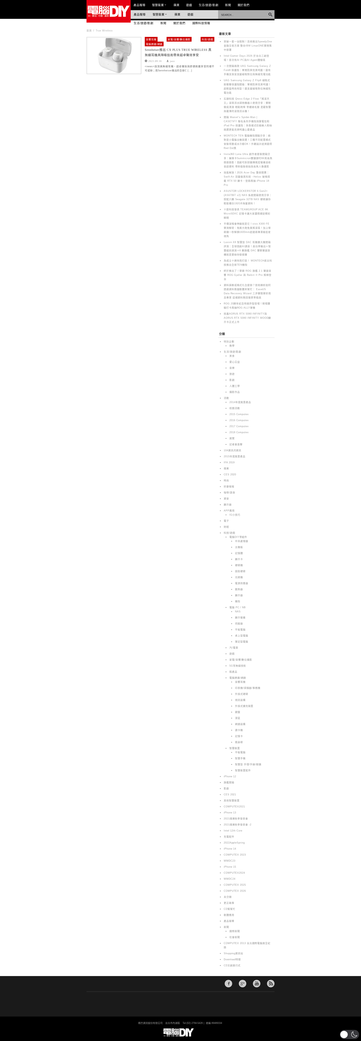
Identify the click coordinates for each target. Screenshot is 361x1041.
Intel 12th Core (233, 830)
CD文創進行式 (232, 965)
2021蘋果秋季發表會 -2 (237, 824)
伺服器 (239, 623)
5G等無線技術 (237, 665)
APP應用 (229, 510)
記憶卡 (239, 736)
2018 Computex (239, 432)
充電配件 (229, 836)
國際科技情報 (201, 23)
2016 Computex (239, 420)
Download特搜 (232, 959)
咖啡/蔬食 (229, 492)
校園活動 (234, 408)
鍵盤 (237, 712)
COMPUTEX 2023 (235, 854)
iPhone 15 (230, 866)
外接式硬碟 (241, 694)
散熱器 (239, 589)
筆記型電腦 (241, 641)
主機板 (239, 547)
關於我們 (244, 5)
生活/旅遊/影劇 (208, 5)
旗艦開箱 (229, 782)
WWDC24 (229, 878)
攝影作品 (234, 392)
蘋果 (177, 5)
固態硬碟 (240, 571)
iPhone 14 (230, 848)
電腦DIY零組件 (238, 537)
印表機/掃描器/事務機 (247, 688)
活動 (226, 398)
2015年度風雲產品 (234, 456)
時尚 (226, 480)
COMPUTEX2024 (234, 872)
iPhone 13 (230, 812)
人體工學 (234, 386)
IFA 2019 (229, 462)
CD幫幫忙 (229, 909)
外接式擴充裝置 (244, 706)
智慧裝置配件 (243, 770)
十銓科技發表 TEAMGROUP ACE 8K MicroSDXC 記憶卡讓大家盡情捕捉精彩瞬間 (247, 213)
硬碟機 (239, 565)
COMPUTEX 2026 (235, 890)
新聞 (228, 5)
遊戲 (189, 5)
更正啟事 (229, 903)
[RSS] (271, 983)
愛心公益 (234, 361)
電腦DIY (108, 11)
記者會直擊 (236, 444)
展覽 (232, 438)
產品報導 (139, 5)
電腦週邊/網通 (154, 44)
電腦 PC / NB (237, 607)
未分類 (228, 896)
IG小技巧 (234, 514)
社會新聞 (234, 937)
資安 (226, 498)
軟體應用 (229, 915)
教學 (232, 345)
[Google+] (242, 983)
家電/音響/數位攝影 (179, 39)
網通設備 (240, 724)
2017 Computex (239, 426)
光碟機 (239, 577)
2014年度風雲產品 (240, 402)
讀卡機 (239, 730)
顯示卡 (239, 559)
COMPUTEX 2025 (235, 884)
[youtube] (256, 983)
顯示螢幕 (240, 617)
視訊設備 (240, 700)
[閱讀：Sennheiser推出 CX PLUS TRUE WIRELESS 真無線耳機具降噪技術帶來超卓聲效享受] (114, 55)
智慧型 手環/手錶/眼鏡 (248, 764)
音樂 (232, 368)
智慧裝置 (158, 5)
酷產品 (233, 671)
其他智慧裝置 (231, 800)
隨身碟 (239, 742)
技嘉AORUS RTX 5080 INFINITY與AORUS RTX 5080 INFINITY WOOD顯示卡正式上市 (247, 317)
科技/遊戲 (207, 39)
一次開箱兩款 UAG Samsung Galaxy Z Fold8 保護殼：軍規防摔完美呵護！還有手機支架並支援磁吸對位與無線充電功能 (247, 70)
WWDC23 (229, 860)
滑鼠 (237, 718)
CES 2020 (230, 474)
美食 (232, 355)
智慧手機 (240, 758)
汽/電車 (233, 647)
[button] (349, 1034)
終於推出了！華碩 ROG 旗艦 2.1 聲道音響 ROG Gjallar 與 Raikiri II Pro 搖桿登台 (248, 274)
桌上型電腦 (241, 635)
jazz (172, 61)
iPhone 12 (230, 776)
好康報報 (229, 486)
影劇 (232, 380)
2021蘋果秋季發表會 (236, 818)
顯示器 (228, 504)
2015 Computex (239, 414)
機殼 (237, 601)
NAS (238, 611)
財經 (226, 526)
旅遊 (232, 374)
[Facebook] (228, 983)
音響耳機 (151, 39)
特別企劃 (229, 341)
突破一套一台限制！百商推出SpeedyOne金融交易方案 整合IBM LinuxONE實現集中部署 (248, 45)
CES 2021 (230, 794)
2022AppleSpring (234, 842)
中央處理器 (241, 541)
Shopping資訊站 (233, 953)
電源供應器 (241, 583)
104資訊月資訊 (232, 450)
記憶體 (239, 553)
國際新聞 (234, 931)
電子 (226, 520)
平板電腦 (240, 629)
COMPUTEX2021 (234, 806)
